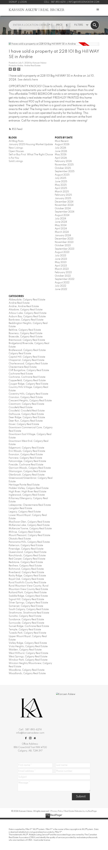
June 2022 (61, 289)
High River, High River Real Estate (27, 491)
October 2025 (63, 168)
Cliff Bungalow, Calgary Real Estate (29, 370)
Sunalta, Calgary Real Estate (25, 616)
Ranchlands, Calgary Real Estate (27, 555)
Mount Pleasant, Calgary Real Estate (29, 535)
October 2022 (63, 276)
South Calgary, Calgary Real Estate (29, 609)
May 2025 (61, 185)
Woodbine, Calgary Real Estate (27, 670)
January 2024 (63, 235)
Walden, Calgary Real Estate (25, 650)
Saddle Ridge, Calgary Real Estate (28, 596)
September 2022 (64, 279)
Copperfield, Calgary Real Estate (27, 380)
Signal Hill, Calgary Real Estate (26, 599)
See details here (28, 79)
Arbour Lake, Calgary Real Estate (27, 313)
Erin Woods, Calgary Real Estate (27, 451)
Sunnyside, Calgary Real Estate (26, 623)
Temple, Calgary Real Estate (25, 629)
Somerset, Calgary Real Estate (26, 606)
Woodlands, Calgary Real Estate (27, 673)
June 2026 (61, 151)
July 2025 (60, 178)
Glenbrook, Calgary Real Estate (27, 475)
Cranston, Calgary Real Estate (26, 397)
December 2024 (64, 202)
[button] (26, 738)
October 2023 (63, 245)
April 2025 (61, 188)
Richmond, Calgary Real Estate (26, 569)
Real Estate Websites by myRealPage (80, 811)
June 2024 (61, 222)
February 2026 (63, 161)
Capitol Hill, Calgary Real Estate (27, 357)
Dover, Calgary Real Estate (24, 424)
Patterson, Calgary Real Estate (26, 545)
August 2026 (62, 144)
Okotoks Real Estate (20, 539)
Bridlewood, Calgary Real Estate (27, 350)
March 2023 (62, 269)
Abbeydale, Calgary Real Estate (27, 300)
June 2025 (61, 181)
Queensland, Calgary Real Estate (27, 552)
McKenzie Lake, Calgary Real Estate (29, 525)
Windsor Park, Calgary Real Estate (28, 660)
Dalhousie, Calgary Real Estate (26, 414)
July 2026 (60, 148)
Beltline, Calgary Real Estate (25, 330)
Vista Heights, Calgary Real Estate (28, 646)
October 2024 (63, 208)
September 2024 (64, 212)
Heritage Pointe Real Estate (24, 485)
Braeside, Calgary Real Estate (26, 336)
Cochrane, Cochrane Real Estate (27, 377)
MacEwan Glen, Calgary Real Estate (29, 522)
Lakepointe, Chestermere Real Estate (30, 505)
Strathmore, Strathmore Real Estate (29, 613)
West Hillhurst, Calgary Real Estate (28, 653)
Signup (13, 2)
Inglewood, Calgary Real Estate (27, 495)
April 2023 (61, 266)
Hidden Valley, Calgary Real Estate (29, 488)
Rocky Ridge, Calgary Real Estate (27, 576)
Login (23, 2)
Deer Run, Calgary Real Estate (26, 421)
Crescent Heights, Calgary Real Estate (30, 400)
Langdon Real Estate (20, 508)
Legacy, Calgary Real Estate (25, 512)
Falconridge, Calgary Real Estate (27, 461)
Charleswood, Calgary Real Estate (28, 363)
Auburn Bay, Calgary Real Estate (27, 316)
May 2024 (61, 225)
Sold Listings (16, 161)
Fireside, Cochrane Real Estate (26, 464)
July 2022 (60, 286)
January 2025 (63, 198)
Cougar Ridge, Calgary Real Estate (28, 384)
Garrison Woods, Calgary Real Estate (30, 468)
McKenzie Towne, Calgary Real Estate (30, 528)
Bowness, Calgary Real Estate (25, 333)
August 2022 (62, 282)
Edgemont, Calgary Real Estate (26, 448)
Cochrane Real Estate (21, 374)
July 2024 (60, 218)
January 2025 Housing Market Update (31, 144)
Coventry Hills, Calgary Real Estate (28, 394)
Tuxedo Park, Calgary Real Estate (27, 633)
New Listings (16, 148)
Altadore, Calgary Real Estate (26, 310)
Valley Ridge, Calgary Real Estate (28, 643)
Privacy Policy (57, 811)
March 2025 (62, 191)
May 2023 (61, 262)
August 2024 (62, 215)
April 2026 (61, 158)
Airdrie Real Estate (19, 303)
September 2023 (64, 249)
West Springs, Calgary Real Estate (28, 656)
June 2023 (61, 259)
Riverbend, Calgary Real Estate (26, 572)
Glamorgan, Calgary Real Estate (27, 471)
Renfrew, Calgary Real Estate (25, 566)
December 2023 (64, 239)
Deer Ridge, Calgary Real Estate (27, 417)
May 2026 (61, 154)
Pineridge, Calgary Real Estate (26, 549)
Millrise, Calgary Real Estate (25, 532)
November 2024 (64, 205)
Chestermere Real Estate (23, 367)
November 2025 (64, 165)
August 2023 (62, 252)
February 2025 (63, 195)
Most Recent (61, 141)
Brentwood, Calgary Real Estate (27, 340)
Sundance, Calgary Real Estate (26, 619)
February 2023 (63, 272)
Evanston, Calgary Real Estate (26, 454)
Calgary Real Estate (20, 353)
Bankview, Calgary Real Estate (26, 320)
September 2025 (64, 171)
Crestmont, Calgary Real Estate (26, 404)
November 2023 (64, 242)
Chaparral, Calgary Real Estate (26, 360)
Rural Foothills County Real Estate (27, 582)
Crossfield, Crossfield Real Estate (27, 411)
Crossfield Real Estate (21, 407)
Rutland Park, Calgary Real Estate (28, 592)
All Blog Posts (16, 141)
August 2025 (62, 175)
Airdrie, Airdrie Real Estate (28, 66)
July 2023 (60, 255)
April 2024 (61, 228)
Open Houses (16, 151)
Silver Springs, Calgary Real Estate (28, 602)
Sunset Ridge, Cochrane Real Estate (29, 626)
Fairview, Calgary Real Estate (25, 458)
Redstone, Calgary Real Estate (26, 562)
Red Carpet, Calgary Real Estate (27, 559)
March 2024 (62, 232)
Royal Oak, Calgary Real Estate (26, 579)
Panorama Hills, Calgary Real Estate (29, 542)
